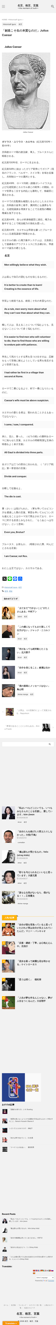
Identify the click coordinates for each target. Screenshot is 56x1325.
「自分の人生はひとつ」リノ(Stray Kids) (23, 1247)
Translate (51, 1281)
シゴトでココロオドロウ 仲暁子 (21, 1128)
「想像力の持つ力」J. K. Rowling (21, 1109)
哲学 (6, 591)
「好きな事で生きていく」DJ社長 (21, 1138)
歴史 (11, 591)
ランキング (22, 1305)
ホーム (6, 1305)
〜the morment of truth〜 (28, 1317)
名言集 (13, 1305)
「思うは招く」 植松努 (29, 979)
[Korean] (47, 1270)
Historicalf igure (10, 587)
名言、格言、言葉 (28, 5)
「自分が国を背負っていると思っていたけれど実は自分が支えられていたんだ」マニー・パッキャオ (34, 927)
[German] (42, 1270)
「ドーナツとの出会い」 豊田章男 (21, 1147)
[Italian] (44, 1270)
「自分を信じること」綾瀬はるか (33, 667)
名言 (20, 587)
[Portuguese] (49, 1270)
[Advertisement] (28, 776)
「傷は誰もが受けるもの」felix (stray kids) (24, 1228)
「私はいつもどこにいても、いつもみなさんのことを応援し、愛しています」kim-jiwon (34, 811)
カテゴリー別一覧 (35, 1305)
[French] (39, 1270)
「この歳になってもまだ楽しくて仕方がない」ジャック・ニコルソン (33, 630)
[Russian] (52, 1270)
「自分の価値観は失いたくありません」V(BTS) (25, 1238)
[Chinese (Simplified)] (34, 1270)
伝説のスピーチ (29, 1308)
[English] (36, 1270)
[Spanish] (34, 1273)
